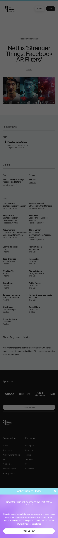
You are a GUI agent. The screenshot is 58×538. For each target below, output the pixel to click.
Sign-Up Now (29, 531)
